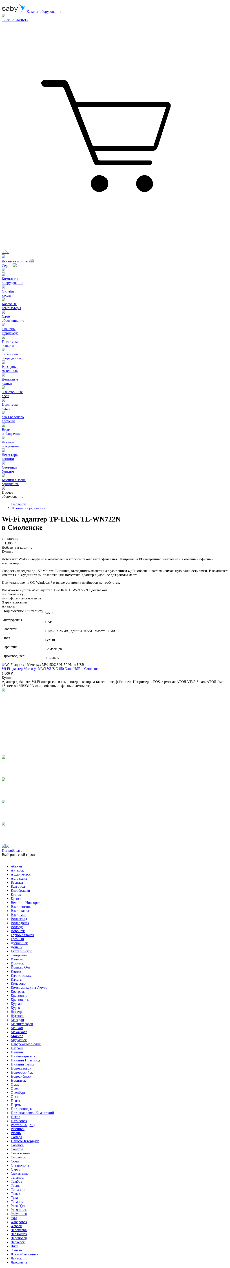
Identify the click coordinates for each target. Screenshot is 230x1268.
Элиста (16, 1250)
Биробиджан (20, 890)
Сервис (7, 266)
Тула (14, 1198)
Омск (15, 1084)
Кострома (18, 991)
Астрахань (19, 878)
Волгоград (19, 919)
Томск (15, 1193)
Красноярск (20, 1000)
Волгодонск (20, 923)
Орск (15, 1096)
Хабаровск (19, 1222)
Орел (15, 1088)
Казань (16, 971)
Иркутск (17, 963)
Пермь (16, 1105)
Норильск (18, 1080)
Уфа (14, 1218)
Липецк (17, 1012)
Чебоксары (19, 1230)
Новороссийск (22, 1072)
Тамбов (16, 1181)
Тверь (15, 1185)
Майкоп (17, 1028)
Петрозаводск (21, 1109)
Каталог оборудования (43, 11)
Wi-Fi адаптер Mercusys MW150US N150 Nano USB (51, 669)
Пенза (15, 1101)
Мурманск (19, 1040)
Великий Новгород (25, 903)
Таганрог (18, 1177)
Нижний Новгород (25, 1060)
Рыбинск (17, 1129)
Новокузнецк (21, 1068)
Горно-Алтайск (22, 935)
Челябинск (19, 1234)
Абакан (16, 866)
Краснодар (19, 995)
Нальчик (17, 1052)
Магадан (17, 1020)
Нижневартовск (23, 1056)
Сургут (16, 1169)
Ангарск (17, 870)
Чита (14, 1246)
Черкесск (18, 1242)
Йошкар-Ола (20, 967)
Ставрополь (20, 1165)
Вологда (17, 927)
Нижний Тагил (22, 1064)
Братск (16, 894)
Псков (15, 1117)
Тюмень (17, 1202)
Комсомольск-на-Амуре (29, 987)
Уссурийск (19, 1214)
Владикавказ (20, 911)
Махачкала (19, 1032)
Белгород (18, 886)
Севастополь (20, 1153)
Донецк (16, 947)
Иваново (17, 959)
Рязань (16, 1133)
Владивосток (21, 907)
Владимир (19, 915)
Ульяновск (19, 1210)
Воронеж (18, 931)
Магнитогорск (22, 1024)
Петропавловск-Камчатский (32, 1113)
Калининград (21, 975)
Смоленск (18, 1157)
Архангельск (21, 874)
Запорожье (19, 955)
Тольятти (18, 1189)
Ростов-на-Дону (23, 1125)
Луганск (17, 1016)
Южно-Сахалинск (24, 1254)
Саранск (17, 1145)
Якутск (16, 1258)
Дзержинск (19, 943)
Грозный (17, 939)
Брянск (16, 898)
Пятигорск (19, 1121)
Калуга (16, 979)
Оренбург (18, 1092)
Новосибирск (21, 1076)
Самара (16, 1137)
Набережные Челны (26, 1044)
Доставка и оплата (16, 261)
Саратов (17, 1149)
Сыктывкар (20, 1173)
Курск (15, 1008)
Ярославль (19, 1262)
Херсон (16, 1226)
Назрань (17, 1048)
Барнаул (17, 882)
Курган (16, 1004)
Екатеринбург (21, 951)
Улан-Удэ (18, 1206)
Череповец (19, 1238)
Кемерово (18, 983)
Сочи (15, 1161)
